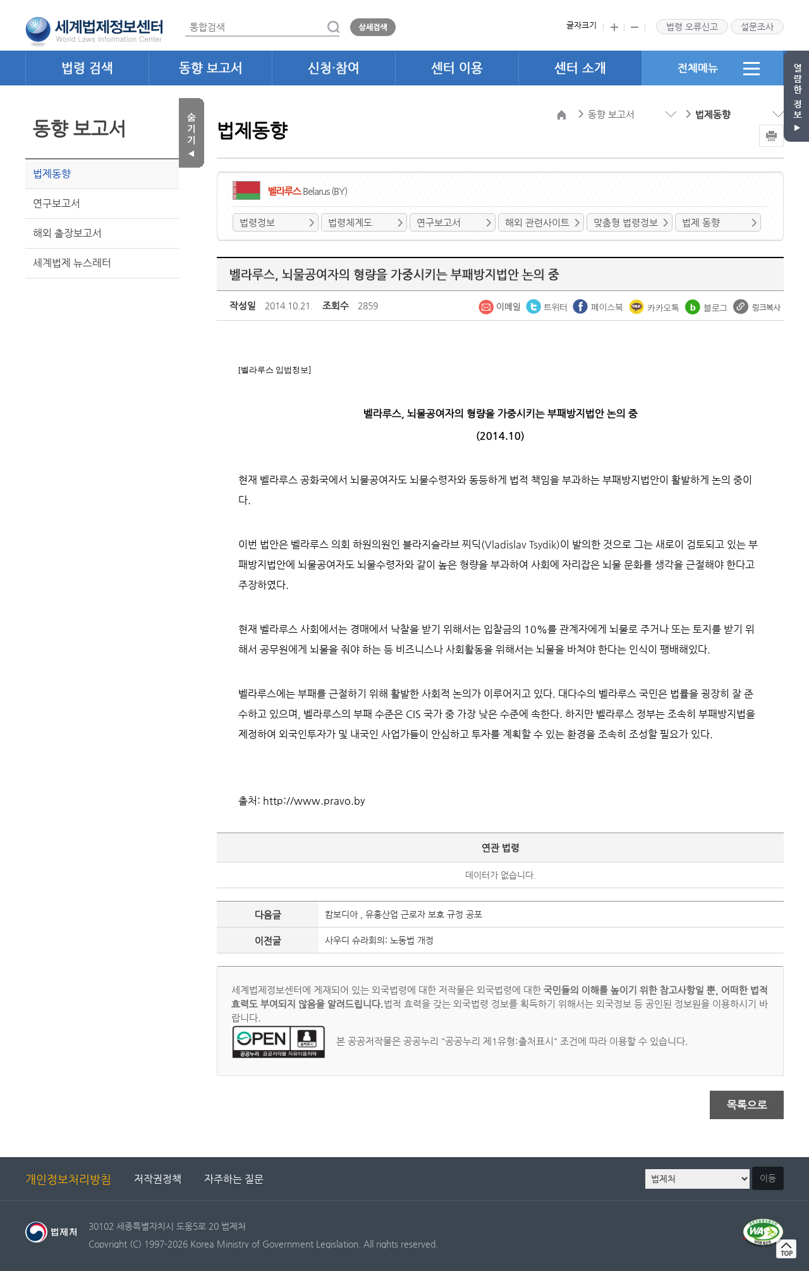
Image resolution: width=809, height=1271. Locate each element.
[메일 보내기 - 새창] (500, 306)
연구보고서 (56, 203)
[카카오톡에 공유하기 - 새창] (655, 306)
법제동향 (52, 174)
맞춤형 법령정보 (625, 222)
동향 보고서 (211, 68)
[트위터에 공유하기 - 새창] (547, 306)
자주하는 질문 (234, 1179)
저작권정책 (157, 1179)
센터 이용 (457, 68)
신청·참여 (334, 68)
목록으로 (747, 1104)
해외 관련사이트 (537, 222)
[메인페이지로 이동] (93, 30)
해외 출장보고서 (67, 233)
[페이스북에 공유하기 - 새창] (599, 306)
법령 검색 (87, 68)
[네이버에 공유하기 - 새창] (707, 306)
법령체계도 (350, 222)
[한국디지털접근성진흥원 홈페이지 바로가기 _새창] (763, 1226)
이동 (768, 1178)
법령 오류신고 (692, 27)
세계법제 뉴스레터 (72, 263)
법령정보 (257, 222)
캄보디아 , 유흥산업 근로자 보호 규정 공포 (403, 914)
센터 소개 (580, 68)
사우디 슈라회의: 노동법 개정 (379, 940)
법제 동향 (701, 222)
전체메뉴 (698, 67)
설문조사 (757, 27)
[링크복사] (757, 306)
